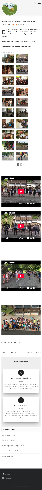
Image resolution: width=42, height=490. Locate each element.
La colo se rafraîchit (7, 456)
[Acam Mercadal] (9, 8)
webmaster (23, 24)
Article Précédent (10, 352)
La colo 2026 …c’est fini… (9, 435)
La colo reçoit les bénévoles (10, 451)
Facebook (7, 478)
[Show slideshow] (7, 52)
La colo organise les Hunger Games (12, 446)
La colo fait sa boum (8, 440)
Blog (15, 24)
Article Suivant (33, 352)
